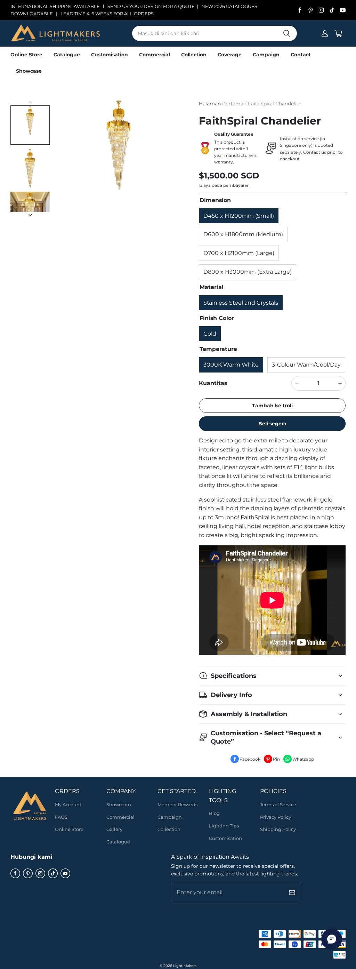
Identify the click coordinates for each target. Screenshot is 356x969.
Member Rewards (177, 804)
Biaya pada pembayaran (224, 185)
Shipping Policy (278, 829)
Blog (214, 813)
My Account (68, 804)
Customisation (109, 54)
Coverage (230, 54)
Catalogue (67, 54)
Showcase (29, 71)
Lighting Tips (224, 825)
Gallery (114, 829)
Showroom (118, 804)
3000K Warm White (231, 364)
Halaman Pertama (221, 104)
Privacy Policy (275, 817)
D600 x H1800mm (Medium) (243, 234)
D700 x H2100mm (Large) (238, 253)
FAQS (61, 817)
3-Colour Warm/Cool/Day (306, 364)
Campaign (266, 54)
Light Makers (184, 965)
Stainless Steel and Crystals (240, 302)
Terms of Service (278, 804)
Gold (209, 333)
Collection (194, 54)
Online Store (26, 54)
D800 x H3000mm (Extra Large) (247, 272)
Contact (301, 54)
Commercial (154, 54)
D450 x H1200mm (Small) (238, 216)
